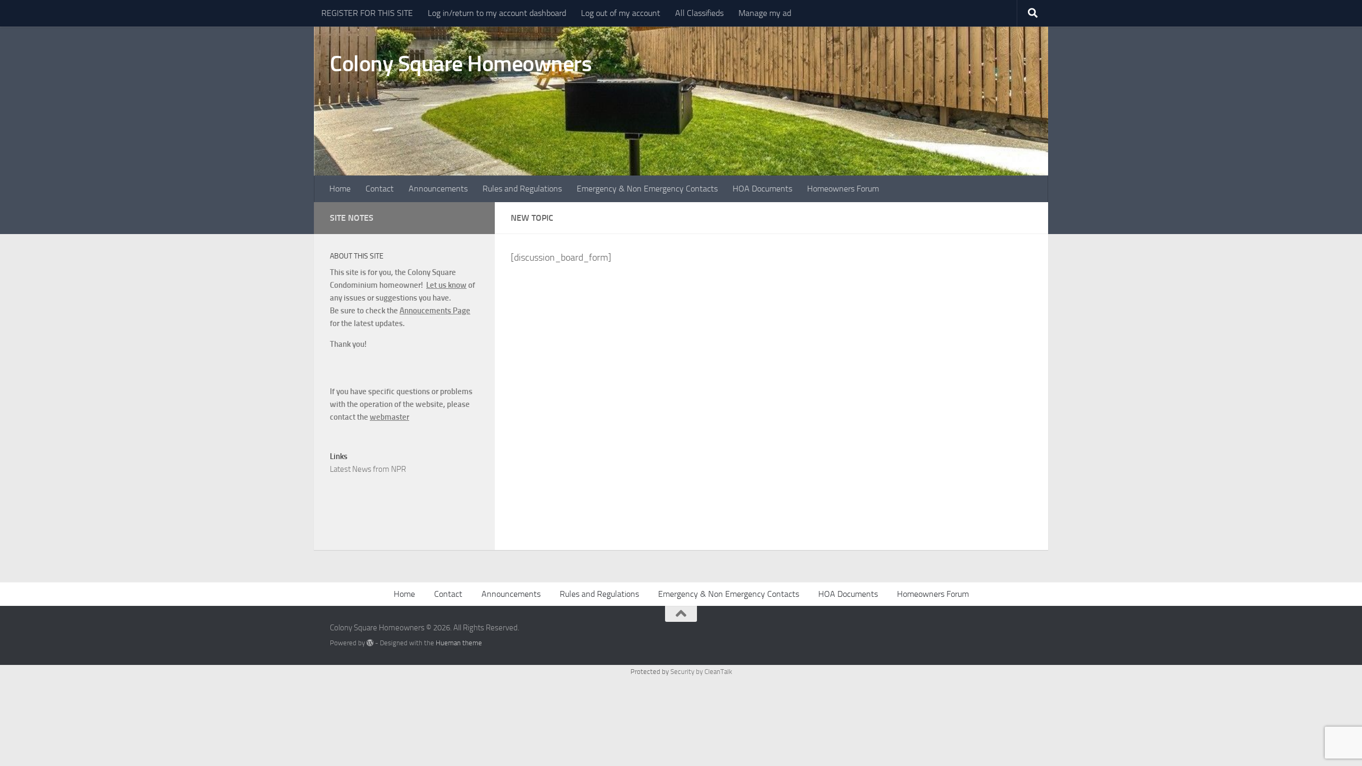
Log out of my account (620, 13)
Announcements (438, 189)
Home (340, 189)
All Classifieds (699, 13)
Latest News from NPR (368, 469)
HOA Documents (762, 189)
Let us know (446, 285)
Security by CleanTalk (701, 672)
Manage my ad (764, 13)
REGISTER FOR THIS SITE (367, 13)
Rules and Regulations (522, 189)
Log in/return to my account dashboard (497, 13)
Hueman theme (459, 643)
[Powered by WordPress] (370, 642)
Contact (380, 189)
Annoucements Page (435, 310)
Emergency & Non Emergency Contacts (647, 189)
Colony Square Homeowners (461, 64)
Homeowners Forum (843, 189)
